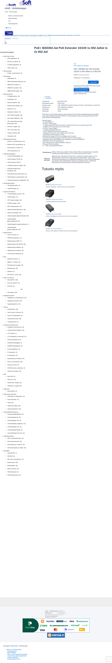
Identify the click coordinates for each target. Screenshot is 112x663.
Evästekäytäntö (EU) (13, 659)
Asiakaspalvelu (12, 651)
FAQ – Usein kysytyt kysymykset (17, 654)
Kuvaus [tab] (47, 96)
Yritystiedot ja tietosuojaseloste (17, 656)
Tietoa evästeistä (12, 657)
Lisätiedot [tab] (48, 98)
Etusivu (7, 35)
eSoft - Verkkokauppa (15, 8)
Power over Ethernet (24, 35)
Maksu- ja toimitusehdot (14, 649)
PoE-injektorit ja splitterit (36, 35)
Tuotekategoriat (14, 35)
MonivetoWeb (11, 652)
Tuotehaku (8, 38)
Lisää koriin (93, 82)
